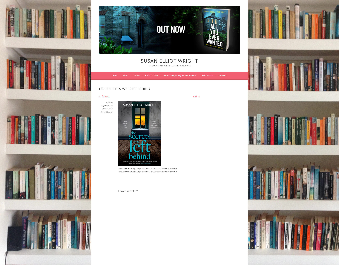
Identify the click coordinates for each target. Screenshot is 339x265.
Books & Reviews (107, 112)
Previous (105, 96)
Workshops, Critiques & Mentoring (180, 76)
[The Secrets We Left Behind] (139, 165)
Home (115, 76)
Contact (222, 76)
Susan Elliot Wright (169, 61)
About (126, 76)
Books (137, 76)
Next (195, 96)
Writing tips (207, 76)
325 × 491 (107, 109)
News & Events (151, 76)
